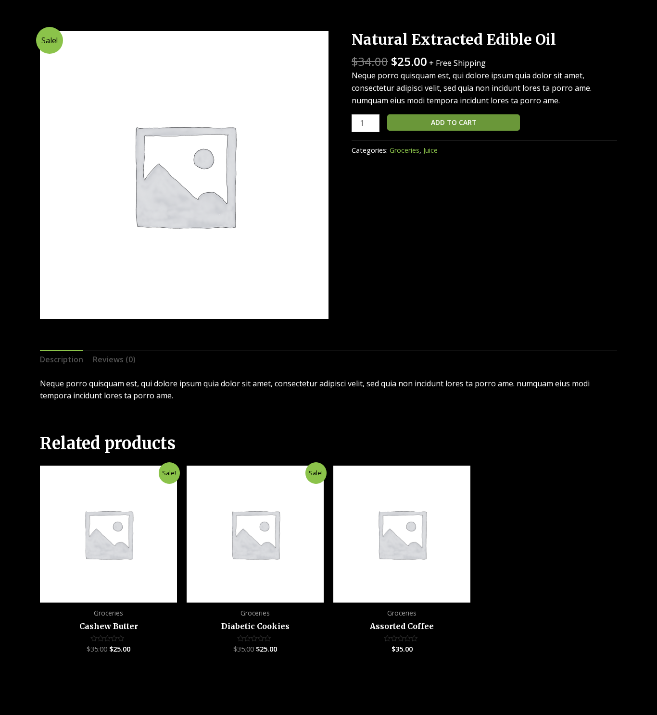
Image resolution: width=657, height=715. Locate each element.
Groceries (404, 150)
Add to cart (454, 122)
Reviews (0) (114, 359)
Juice (430, 150)
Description (61, 359)
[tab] (61, 360)
